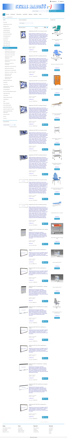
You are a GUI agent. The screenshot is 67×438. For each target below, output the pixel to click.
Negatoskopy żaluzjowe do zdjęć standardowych (10, 61)
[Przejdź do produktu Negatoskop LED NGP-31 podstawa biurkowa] (23, 158)
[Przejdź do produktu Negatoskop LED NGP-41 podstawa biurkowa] (23, 206)
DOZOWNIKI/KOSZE (6, 36)
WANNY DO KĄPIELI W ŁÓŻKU (8, 109)
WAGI (4, 101)
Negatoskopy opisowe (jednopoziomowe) (8, 75)
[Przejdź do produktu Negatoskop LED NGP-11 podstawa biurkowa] (23, 60)
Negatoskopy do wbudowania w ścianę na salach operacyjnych (10, 52)
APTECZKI (5, 22)
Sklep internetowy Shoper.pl (33, 437)
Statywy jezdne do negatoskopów (10, 70)
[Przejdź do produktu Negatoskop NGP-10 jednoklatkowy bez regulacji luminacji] (23, 233)
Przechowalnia (36, 430)
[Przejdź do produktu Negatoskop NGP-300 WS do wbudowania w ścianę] (23, 408)
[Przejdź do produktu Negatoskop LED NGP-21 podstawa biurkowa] (23, 109)
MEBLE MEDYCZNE (6, 45)
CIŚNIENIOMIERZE (6, 30)
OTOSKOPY (5, 82)
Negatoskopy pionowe (8, 49)
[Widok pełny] (47, 27)
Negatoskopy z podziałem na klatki (10, 72)
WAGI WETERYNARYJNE (7, 107)
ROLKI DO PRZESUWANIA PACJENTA (9, 91)
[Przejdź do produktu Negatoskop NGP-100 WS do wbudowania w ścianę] (23, 253)
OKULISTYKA (5, 84)
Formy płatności (5, 429)
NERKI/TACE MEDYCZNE (7, 80)
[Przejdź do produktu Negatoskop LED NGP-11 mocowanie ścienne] (23, 35)
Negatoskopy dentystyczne (9, 68)
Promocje (4, 118)
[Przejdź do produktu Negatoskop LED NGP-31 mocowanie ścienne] (23, 133)
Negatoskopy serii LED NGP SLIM (10, 66)
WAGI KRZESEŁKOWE (7, 105)
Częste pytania (20, 429)
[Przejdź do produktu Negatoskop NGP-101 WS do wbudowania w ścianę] (23, 271)
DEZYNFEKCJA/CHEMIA (7, 34)
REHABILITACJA (6, 26)
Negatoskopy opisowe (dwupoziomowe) (8, 78)
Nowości (4, 116)
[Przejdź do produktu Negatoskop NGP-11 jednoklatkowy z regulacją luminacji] (23, 290)
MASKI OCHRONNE (6, 32)
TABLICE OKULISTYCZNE (7, 97)
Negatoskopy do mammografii (10, 54)
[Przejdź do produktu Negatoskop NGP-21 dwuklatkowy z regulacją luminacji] (23, 367)
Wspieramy (50, 430)
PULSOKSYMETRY (6, 89)
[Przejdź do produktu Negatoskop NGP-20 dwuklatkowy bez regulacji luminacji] (23, 310)
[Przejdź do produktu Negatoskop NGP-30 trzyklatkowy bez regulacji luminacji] (23, 387)
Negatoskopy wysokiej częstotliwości (8, 57)
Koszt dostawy (5, 430)
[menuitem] (7, 14)
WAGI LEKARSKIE (6, 103)
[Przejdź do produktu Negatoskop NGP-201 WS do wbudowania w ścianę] (23, 349)
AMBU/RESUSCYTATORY (7, 24)
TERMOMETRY (6, 99)
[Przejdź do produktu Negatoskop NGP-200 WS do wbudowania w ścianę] (23, 330)
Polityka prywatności (21, 430)
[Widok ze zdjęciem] (45, 27)
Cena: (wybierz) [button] (22, 23)
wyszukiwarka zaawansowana (13, 126)
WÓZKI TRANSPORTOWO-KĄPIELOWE (8, 112)
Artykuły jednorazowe (6, 28)
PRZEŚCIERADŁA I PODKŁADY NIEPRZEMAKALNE (8, 87)
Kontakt (50, 433)
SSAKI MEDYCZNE (6, 93)
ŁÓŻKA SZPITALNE (6, 43)
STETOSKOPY (5, 95)
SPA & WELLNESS (6, 114)
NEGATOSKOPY (6, 47)
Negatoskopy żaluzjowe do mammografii (9, 64)
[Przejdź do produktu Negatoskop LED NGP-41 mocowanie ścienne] (23, 181)
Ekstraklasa (51, 429)
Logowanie (35, 429)
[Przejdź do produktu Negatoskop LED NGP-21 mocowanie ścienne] (23, 85)
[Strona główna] (33, 6)
